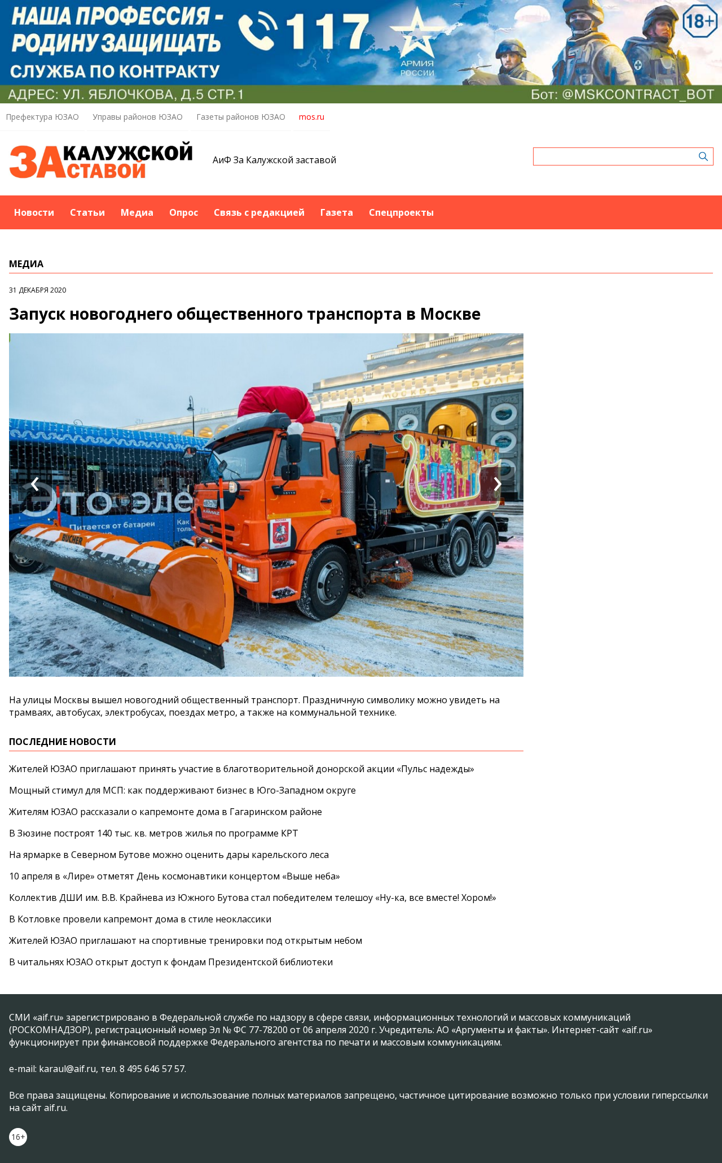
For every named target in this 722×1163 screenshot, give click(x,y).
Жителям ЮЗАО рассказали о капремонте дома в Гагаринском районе (165, 811)
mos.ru (311, 116)
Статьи (87, 212)
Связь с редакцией (259, 212)
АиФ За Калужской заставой (274, 159)
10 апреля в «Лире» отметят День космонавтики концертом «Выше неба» (174, 876)
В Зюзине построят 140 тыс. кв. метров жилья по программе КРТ (153, 833)
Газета (336, 212)
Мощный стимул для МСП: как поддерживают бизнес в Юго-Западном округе (182, 790)
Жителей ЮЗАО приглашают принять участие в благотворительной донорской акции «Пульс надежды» (241, 769)
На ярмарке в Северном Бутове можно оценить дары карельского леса (169, 854)
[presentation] (35, 484)
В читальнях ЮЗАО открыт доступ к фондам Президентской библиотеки (171, 962)
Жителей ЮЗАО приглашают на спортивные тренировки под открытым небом (185, 940)
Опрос (183, 212)
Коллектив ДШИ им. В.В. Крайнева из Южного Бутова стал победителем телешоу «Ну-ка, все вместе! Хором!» (252, 897)
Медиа (137, 212)
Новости (34, 212)
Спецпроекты (401, 212)
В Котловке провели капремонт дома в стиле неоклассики (140, 919)
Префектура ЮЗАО (42, 116)
